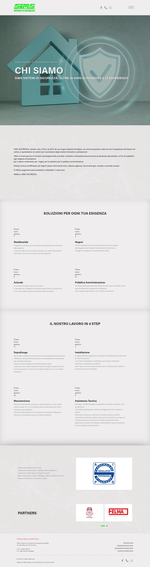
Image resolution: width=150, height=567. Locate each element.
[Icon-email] (110, 7)
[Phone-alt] (105, 7)
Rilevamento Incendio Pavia (124, 548)
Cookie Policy (33, 539)
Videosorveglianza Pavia (125, 545)
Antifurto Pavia (128, 543)
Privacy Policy (22, 539)
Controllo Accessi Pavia (125, 551)
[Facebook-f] (101, 7)
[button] (103, 525)
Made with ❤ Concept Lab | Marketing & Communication (35, 562)
